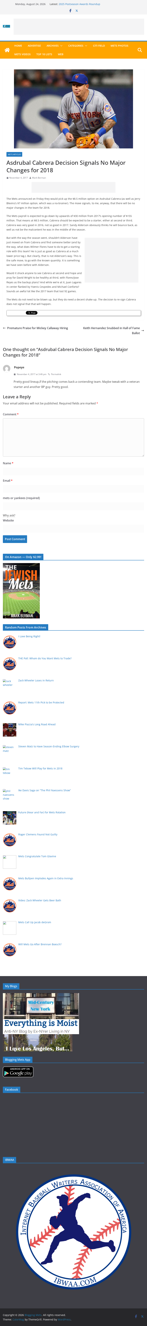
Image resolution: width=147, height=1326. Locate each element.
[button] (61, 45)
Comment (11, 414)
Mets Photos (119, 45)
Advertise (34, 45)
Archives (53, 45)
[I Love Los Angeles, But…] (37, 1036)
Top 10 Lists (44, 54)
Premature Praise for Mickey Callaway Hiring (37, 328)
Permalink (56, 374)
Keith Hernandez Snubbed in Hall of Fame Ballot (111, 330)
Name (8, 463)
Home (18, 45)
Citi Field (99, 45)
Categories (75, 45)
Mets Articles (14, 154)
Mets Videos (22, 54)
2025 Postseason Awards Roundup (79, 4)
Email (8, 481)
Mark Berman (39, 177)
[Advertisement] (79, 27)
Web (60, 54)
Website (8, 520)
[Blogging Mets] (7, 50)
